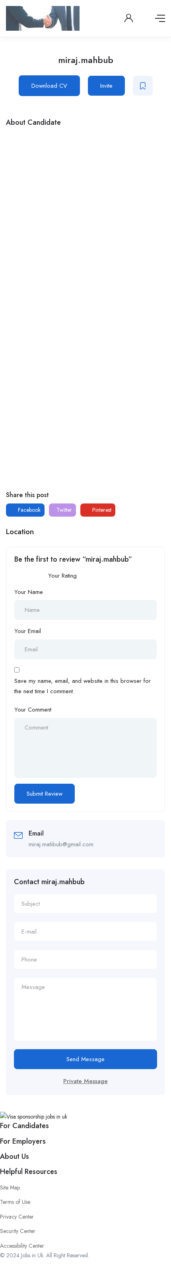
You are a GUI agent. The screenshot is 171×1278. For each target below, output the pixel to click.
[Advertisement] (85, 221)
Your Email (27, 631)
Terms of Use (15, 1202)
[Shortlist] (143, 86)
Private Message (85, 1081)
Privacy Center (17, 1217)
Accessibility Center (22, 1246)
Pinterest (101, 510)
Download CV (49, 85)
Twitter (63, 510)
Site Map (10, 1187)
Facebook (28, 510)
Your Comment (32, 709)
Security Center (17, 1231)
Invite (106, 85)
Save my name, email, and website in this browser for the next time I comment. (82, 686)
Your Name (28, 592)
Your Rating (62, 575)
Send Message (85, 1059)
